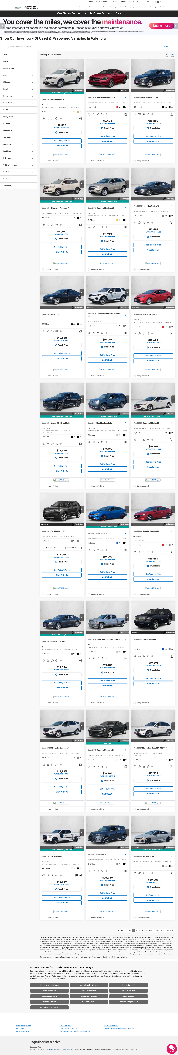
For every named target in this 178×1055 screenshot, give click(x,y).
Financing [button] (128, 7)
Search (166, 46)
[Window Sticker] (80, 875)
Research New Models (23, 1026)
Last (158, 930)
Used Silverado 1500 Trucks (49, 985)
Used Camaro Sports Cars (128, 1002)
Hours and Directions (111, 1026)
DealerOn (45, 1049)
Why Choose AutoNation (68, 1028)
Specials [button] (135, 7)
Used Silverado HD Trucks (89, 985)
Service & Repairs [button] (153, 7)
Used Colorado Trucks (128, 990)
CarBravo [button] (120, 7)
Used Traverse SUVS (89, 990)
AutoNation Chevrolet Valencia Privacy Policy (119, 1028)
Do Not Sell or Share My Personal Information (75, 1031)
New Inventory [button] (83, 7)
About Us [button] (163, 7)
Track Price (63, 132)
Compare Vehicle (52, 161)
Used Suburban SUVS (49, 996)
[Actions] (80, 99)
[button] (82, 75)
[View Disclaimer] (61, 118)
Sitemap (51, 1049)
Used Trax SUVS (128, 996)
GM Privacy (57, 1049)
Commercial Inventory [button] (109, 7)
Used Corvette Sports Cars (49, 1007)
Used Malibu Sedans (89, 1002)
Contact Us (20, 1028)
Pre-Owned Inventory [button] (95, 7)
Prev (128, 930)
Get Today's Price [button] (62, 141)
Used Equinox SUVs (128, 985)
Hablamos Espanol (22, 1031)
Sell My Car (142, 7)
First (121, 930)
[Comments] (80, 118)
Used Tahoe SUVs (49, 990)
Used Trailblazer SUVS (89, 996)
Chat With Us (62, 146)
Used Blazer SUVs (49, 1002)
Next (151, 930)
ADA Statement (65, 1026)
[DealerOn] (35, 1047)
